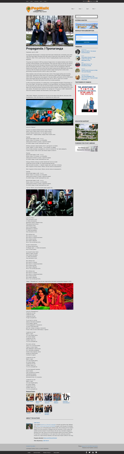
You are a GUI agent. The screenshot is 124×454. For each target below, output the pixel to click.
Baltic (41, 1)
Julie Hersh (37, 422)
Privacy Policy (47, 452)
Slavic (27, 1)
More (93, 8)
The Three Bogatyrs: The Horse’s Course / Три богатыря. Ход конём (90, 78)
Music (80, 8)
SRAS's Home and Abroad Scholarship (45, 426)
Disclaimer (56, 452)
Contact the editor (30, 446)
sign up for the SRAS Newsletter (90, 446)
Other (45, 1)
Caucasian (36, 1)
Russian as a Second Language (48, 424)
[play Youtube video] (49, 112)
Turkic (31, 1)
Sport (87, 8)
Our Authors (37, 452)
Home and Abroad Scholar (50, 438)
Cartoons (83, 68)
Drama (83, 55)
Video (72, 8)
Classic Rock (84, 49)
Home (29, 452)
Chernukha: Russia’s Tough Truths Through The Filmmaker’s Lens (88, 59)
